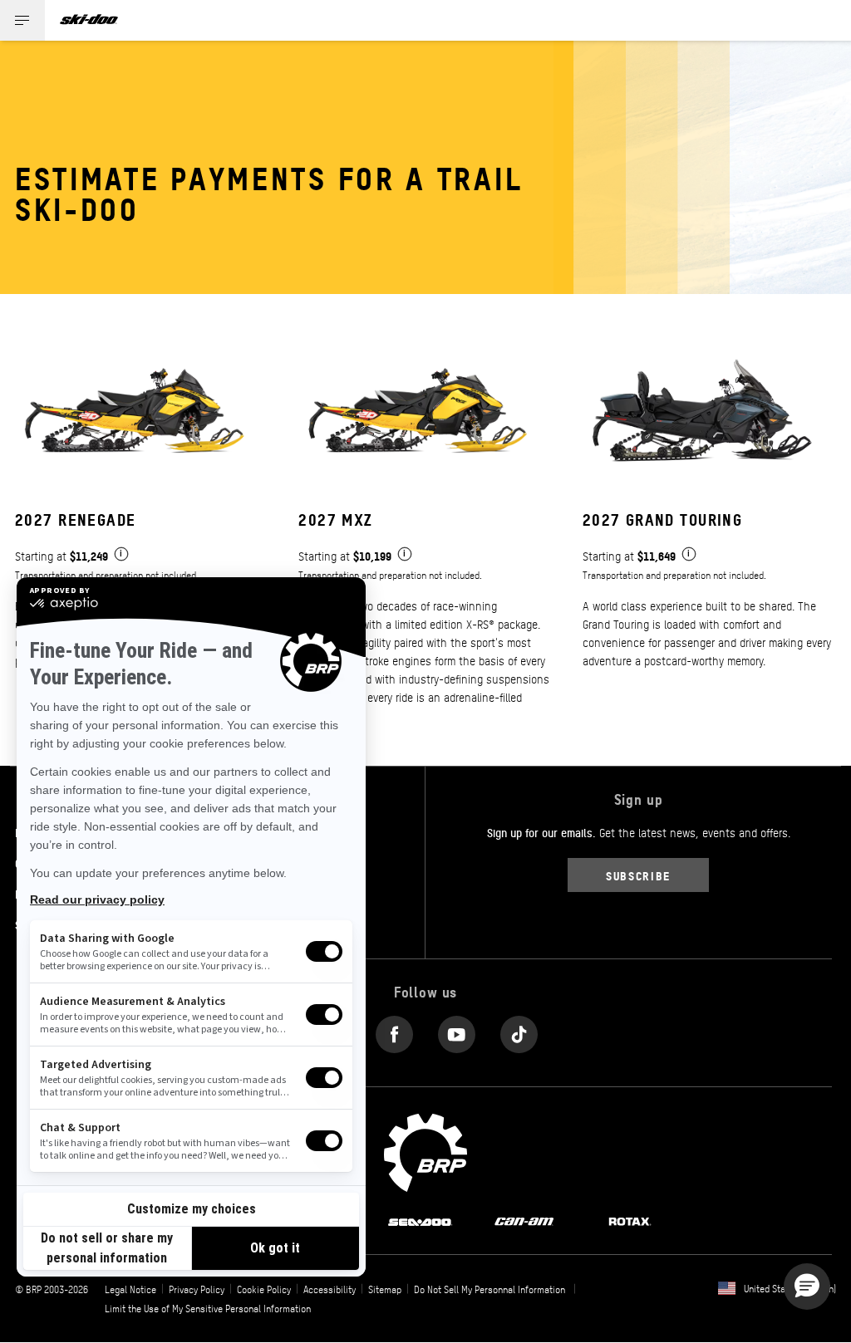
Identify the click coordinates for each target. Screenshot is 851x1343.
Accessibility (329, 1289)
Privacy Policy (196, 1289)
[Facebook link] (394, 1031)
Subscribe (638, 875)
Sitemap (384, 1289)
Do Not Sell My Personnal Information (489, 1289)
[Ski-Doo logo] (89, 20)
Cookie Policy (264, 1289)
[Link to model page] (141, 530)
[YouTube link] (456, 1031)
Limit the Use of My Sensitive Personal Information (208, 1308)
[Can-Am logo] (524, 1220)
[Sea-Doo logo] (420, 1220)
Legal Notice (130, 1289)
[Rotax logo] (630, 1220)
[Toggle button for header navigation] (22, 20)
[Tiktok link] (519, 1031)
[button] (807, 1286)
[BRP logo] (425, 1151)
